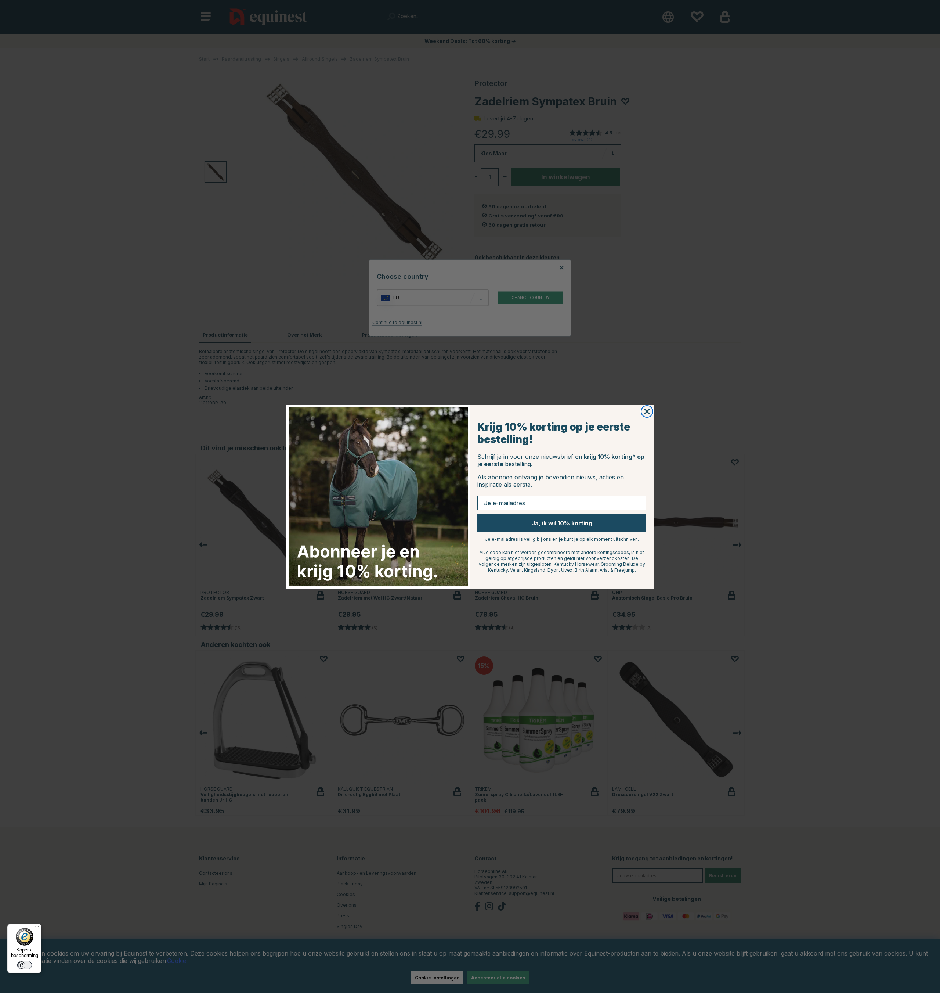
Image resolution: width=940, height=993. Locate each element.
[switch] (24, 965)
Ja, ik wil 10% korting (561, 523)
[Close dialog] (647, 411)
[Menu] (37, 928)
